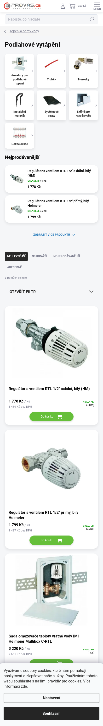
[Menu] (97, 6)
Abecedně (14, 267)
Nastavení (51, 698)
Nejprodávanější (66, 256)
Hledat (92, 19)
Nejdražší (39, 256)
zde (24, 686)
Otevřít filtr (23, 292)
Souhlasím (51, 713)
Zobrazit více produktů (51, 234)
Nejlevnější (16, 256)
